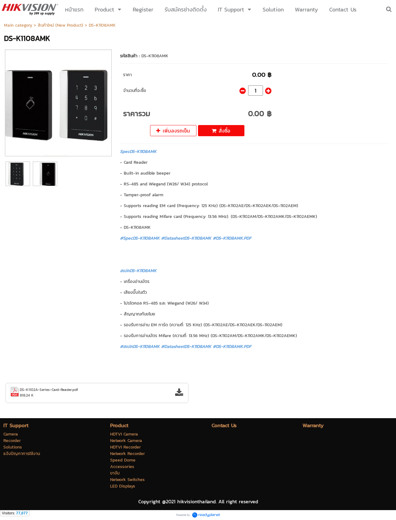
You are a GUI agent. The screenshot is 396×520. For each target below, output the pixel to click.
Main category (18, 25)
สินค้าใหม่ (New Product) (60, 25)
